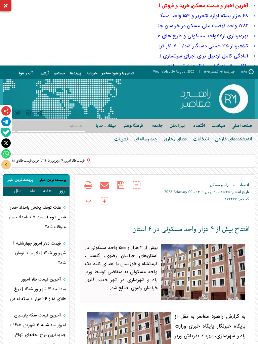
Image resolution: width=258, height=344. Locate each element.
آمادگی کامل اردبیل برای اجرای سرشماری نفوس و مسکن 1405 (183, 56)
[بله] (6, 132)
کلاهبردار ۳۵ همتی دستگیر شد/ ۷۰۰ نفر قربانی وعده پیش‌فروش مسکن (174, 46)
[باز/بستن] (6, 164)
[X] (6, 143)
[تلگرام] (6, 121)
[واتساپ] (6, 153)
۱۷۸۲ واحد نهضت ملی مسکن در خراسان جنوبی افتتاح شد (188, 26)
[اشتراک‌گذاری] (6, 110)
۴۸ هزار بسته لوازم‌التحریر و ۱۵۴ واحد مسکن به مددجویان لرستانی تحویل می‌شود (163, 16)
